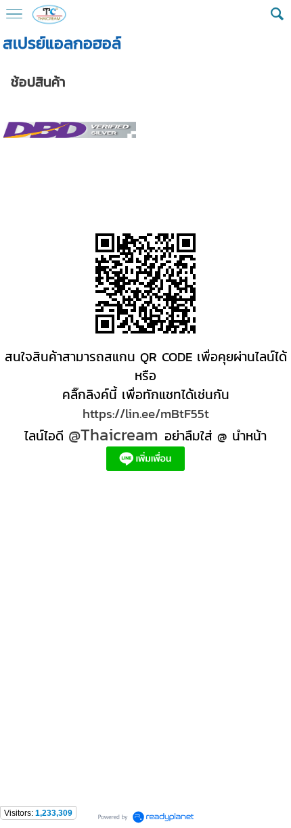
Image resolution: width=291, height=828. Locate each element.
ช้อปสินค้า (38, 82)
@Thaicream (113, 434)
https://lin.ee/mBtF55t (146, 413)
